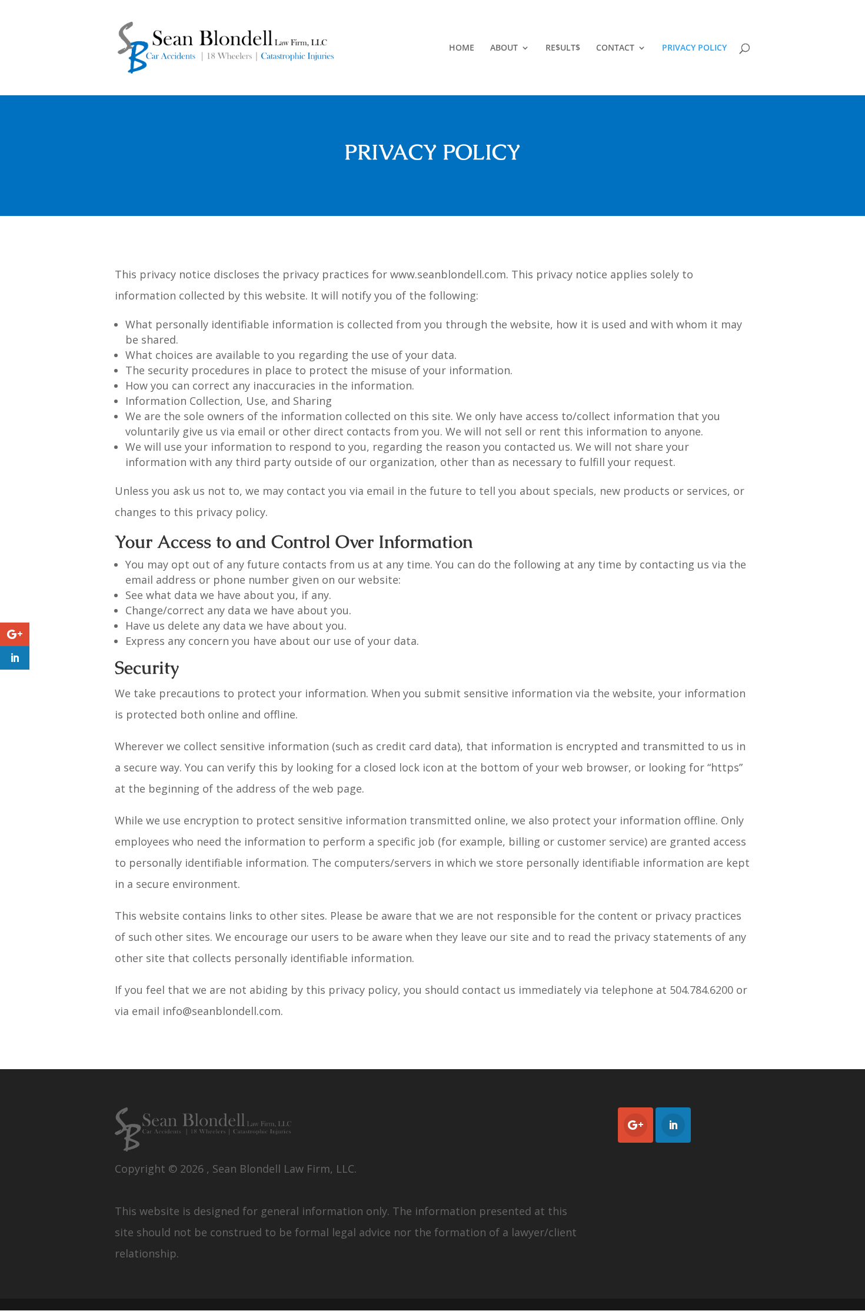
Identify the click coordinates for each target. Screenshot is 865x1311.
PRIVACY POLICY (694, 48)
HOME (461, 48)
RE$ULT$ (562, 48)
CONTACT (615, 48)
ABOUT (504, 48)
